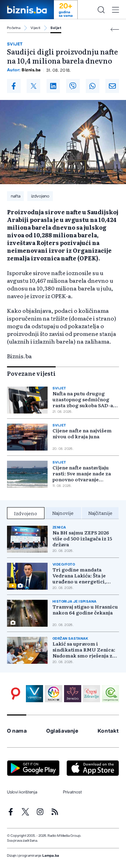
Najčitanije (100, 512)
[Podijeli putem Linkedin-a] (53, 86)
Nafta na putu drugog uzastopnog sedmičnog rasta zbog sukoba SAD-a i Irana (84, 399)
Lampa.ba (50, 855)
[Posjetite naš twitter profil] (25, 811)
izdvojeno (40, 196)
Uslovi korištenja (22, 792)
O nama (17, 731)
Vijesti (35, 28)
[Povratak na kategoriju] (115, 29)
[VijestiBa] (34, 693)
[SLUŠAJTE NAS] (53, 693)
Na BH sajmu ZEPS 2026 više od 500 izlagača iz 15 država (82, 538)
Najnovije (63, 512)
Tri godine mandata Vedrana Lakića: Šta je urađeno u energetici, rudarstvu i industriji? (79, 575)
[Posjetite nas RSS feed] (54, 811)
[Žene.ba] (72, 693)
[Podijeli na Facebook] (14, 86)
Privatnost (72, 792)
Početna (14, 28)
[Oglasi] (15, 693)
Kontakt (108, 731)
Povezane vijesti (31, 373)
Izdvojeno (25, 513)
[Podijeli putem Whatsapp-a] (92, 86)
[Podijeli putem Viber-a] (73, 86)
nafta (15, 196)
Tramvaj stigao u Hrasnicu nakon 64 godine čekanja (85, 610)
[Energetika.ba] (110, 693)
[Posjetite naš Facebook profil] (10, 811)
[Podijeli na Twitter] (33, 86)
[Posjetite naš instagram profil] (40, 811)
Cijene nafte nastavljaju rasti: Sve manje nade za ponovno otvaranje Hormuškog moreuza (81, 473)
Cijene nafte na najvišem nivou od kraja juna (82, 433)
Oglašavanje (62, 731)
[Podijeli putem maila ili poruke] (112, 86)
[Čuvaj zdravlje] (91, 693)
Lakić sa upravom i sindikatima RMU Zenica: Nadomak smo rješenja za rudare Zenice (83, 650)
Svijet (55, 28)
